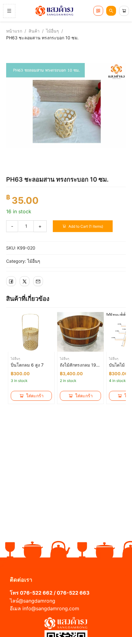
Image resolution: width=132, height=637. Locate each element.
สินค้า (34, 30)
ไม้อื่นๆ (52, 30)
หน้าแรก (14, 30)
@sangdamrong (37, 601)
